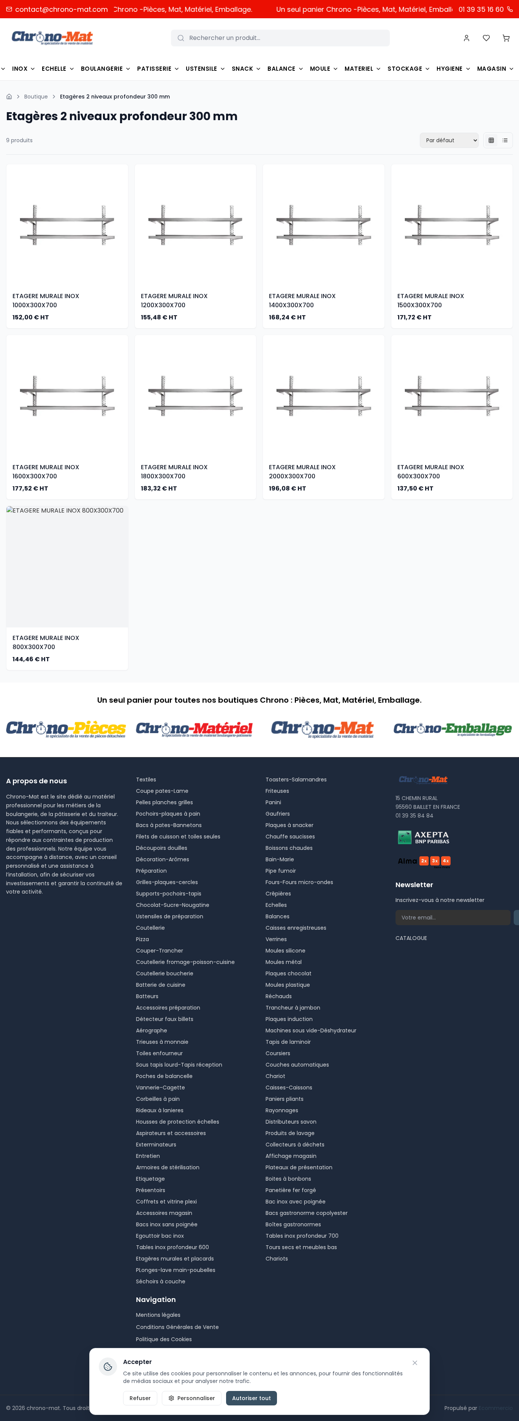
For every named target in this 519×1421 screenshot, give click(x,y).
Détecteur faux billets (164, 1019)
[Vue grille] (491, 140)
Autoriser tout (251, 1398)
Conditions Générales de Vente (177, 1327)
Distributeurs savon (291, 1122)
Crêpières (278, 893)
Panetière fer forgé (291, 1190)
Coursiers (278, 1053)
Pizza (142, 939)
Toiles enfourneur (159, 1053)
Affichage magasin (291, 1156)
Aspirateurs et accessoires (171, 1133)
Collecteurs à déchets (295, 1144)
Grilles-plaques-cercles (167, 882)
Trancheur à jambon (293, 1007)
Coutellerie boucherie (164, 973)
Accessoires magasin (164, 1213)
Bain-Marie (280, 859)
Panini (273, 802)
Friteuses (277, 791)
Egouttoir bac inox (160, 1236)
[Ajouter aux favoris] (123, 209)
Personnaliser (196, 1398)
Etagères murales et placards (175, 1258)
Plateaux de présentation (299, 1167)
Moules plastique (288, 985)
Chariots (277, 1258)
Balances (278, 916)
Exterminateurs (156, 1144)
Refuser (140, 1398)
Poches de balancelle (164, 1076)
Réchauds (279, 996)
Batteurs (147, 996)
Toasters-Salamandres (296, 779)
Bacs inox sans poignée (167, 1224)
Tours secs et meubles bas (301, 1247)
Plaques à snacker (289, 825)
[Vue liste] (505, 140)
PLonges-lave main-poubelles (175, 1270)
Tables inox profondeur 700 (302, 1236)
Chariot (275, 1076)
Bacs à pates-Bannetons (169, 825)
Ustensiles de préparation (169, 916)
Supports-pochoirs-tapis (168, 893)
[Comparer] (123, 240)
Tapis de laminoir (288, 1042)
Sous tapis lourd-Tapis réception (179, 1065)
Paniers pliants (285, 1099)
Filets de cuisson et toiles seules (178, 836)
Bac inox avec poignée (296, 1201)
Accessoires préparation (168, 1007)
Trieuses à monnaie (162, 1042)
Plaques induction (289, 1019)
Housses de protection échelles (177, 1122)
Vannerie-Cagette (160, 1087)
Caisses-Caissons (289, 1087)
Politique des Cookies (164, 1339)
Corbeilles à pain (158, 1099)
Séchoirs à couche (160, 1281)
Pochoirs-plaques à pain (168, 814)
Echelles (276, 905)
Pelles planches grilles (164, 802)
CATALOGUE (411, 938)
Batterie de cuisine (160, 985)
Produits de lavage (290, 1133)
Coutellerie (150, 928)
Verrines (276, 939)
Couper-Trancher (159, 950)
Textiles (146, 779)
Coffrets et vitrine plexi (166, 1201)
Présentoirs (150, 1190)
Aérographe (151, 1030)
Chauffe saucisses (290, 836)
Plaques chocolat (289, 973)
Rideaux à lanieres (160, 1110)
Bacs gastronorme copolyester (307, 1213)
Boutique (36, 96)
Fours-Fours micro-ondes (299, 882)
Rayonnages (282, 1110)
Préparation (151, 871)
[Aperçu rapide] (123, 225)
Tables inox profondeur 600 (172, 1247)
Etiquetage (150, 1179)
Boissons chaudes (289, 848)
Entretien (148, 1156)
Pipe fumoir (281, 871)
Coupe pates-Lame (162, 791)
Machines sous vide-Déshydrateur (311, 1030)
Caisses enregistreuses (296, 928)
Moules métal (284, 962)
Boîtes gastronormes (293, 1224)
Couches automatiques (297, 1065)
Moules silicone (285, 950)
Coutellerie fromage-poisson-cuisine (185, 962)
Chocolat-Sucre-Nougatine (172, 905)
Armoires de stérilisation (167, 1167)
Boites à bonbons (288, 1179)
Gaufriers (278, 814)
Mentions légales (158, 1315)
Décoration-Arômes (162, 859)
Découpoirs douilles (161, 848)
